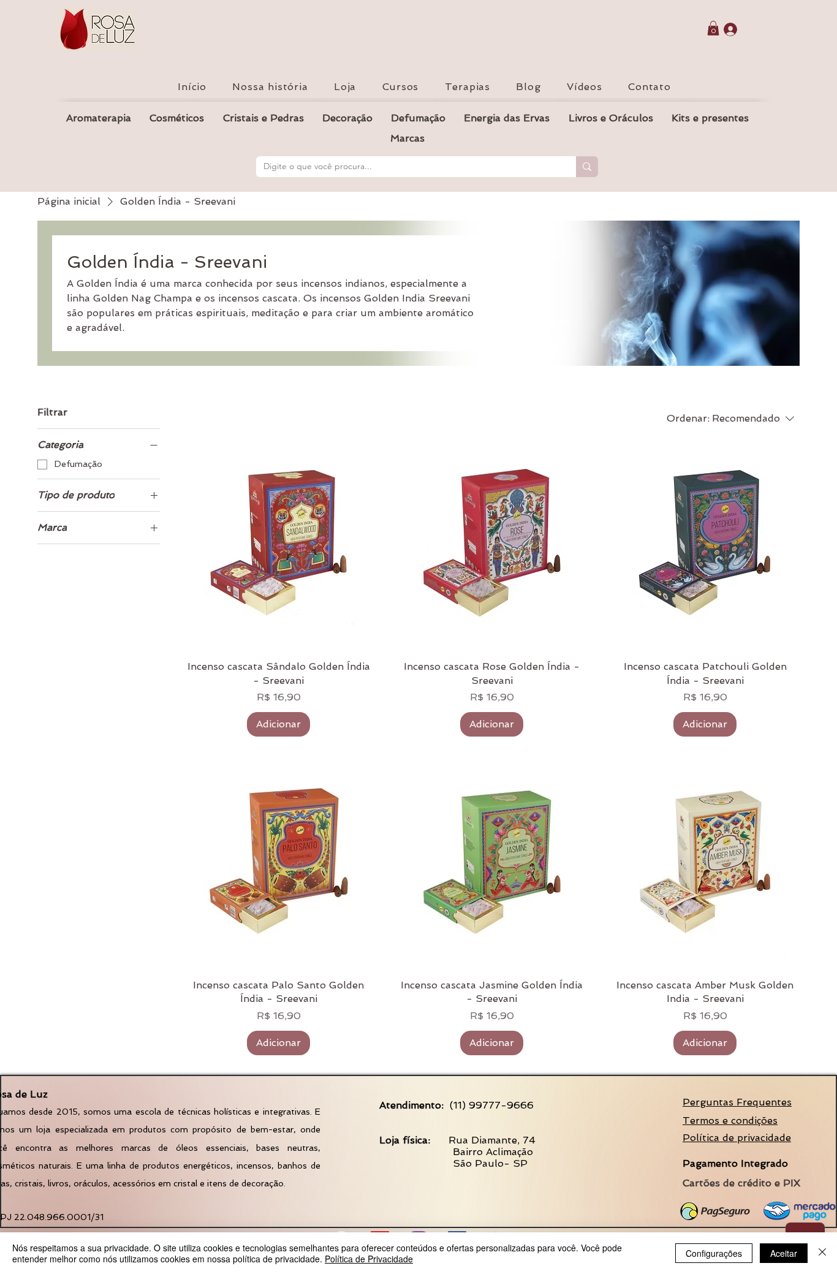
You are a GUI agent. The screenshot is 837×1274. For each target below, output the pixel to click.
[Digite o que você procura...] (587, 166)
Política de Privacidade (369, 1259)
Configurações (714, 1253)
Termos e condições (730, 1120)
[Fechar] (822, 1253)
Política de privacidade (737, 1137)
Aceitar (783, 1253)
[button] (713, 28)
